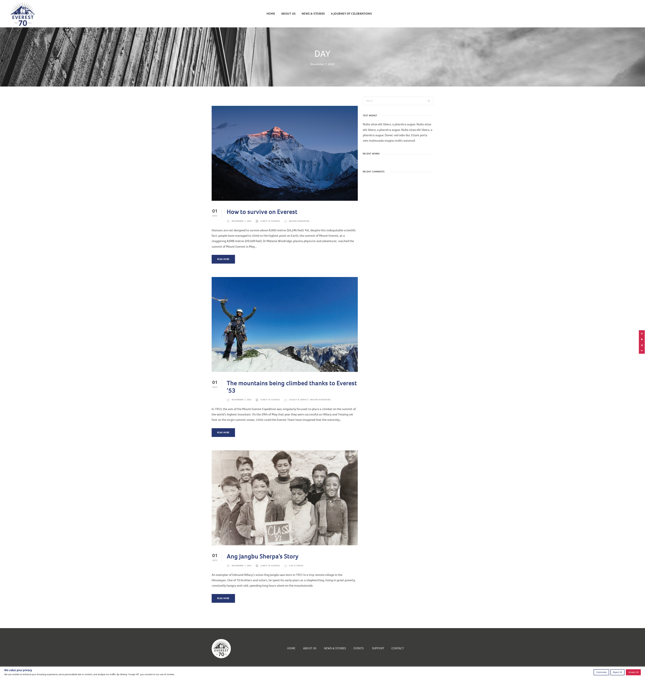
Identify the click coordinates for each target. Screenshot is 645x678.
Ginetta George (270, 221)
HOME (291, 648)
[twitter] (642, 339)
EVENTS (359, 648)
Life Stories (296, 565)
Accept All (633, 672)
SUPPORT (377, 648)
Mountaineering (299, 221)
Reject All (617, 672)
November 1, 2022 (241, 221)
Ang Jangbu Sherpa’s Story (262, 556)
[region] (322, 672)
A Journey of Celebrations (351, 13)
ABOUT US (288, 13)
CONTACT (397, 648)
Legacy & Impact (299, 399)
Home (271, 13)
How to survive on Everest (262, 211)
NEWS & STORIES (313, 13)
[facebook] (642, 350)
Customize (601, 672)
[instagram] (642, 333)
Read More (223, 259)
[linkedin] (642, 345)
